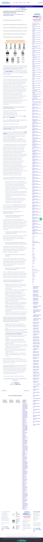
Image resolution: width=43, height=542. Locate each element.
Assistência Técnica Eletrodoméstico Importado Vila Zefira (36, 111)
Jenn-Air (33, 263)
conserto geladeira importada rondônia (25, 490)
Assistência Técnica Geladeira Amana (36, 323)
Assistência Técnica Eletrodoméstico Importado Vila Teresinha (36, 163)
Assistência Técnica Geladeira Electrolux (36, 337)
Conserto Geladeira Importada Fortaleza (11, 401)
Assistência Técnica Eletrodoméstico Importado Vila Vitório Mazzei (36, 120)
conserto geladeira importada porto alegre (25, 474)
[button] (41, 219)
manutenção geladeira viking (36, 425)
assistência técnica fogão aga (37, 307)
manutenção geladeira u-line (37, 422)
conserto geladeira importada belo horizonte (25, 417)
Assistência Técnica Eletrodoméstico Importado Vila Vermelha (36, 129)
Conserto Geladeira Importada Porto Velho (18, 401)
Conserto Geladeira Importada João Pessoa (5, 401)
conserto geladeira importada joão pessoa (25, 443)
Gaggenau (33, 257)
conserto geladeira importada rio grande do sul (25, 488)
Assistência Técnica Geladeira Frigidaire (36, 343)
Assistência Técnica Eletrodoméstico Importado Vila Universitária (36, 145)
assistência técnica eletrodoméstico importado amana (36, 291)
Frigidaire (33, 254)
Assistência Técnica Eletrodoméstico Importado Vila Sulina (36, 175)
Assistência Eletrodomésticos (9, 14)
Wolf (33, 282)
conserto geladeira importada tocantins (25, 507)
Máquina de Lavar (34, 269)
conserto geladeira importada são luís (24, 498)
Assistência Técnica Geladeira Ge (36, 349)
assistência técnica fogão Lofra (37, 319)
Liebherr (33, 266)
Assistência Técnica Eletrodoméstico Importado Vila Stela (36, 181)
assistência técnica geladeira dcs (36, 334)
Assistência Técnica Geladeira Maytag (36, 361)
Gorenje (33, 261)
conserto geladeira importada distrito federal (25, 430)
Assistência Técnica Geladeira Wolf (36, 382)
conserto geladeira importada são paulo (25, 501)
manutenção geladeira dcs (36, 413)
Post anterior (4, 390)
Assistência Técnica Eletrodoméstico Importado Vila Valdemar (36, 141)
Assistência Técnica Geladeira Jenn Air (36, 352)
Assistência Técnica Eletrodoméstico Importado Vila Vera (36, 135)
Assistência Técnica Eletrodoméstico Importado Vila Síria (36, 200)
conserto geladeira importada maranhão (25, 451)
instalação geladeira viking (36, 410)
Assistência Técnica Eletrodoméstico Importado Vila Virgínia (36, 123)
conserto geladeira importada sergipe (24, 502)
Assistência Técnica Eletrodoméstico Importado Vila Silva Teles (36, 218)
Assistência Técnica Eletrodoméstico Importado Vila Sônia (36, 187)
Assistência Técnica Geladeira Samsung (36, 367)
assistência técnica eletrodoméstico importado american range (37, 295)
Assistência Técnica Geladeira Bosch (36, 326)
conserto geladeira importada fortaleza (25, 437)
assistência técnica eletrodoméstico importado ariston (36, 299)
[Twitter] (41, 2)
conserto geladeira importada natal (24, 460)
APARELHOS (12, 536)
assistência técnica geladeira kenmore (36, 355)
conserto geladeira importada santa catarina (25, 496)
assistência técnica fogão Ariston (37, 315)
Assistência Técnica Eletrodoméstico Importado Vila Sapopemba (36, 230)
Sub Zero (33, 279)
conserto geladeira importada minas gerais (25, 458)
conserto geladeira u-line (36, 393)
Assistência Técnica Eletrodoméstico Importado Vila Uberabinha (36, 151)
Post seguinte (27, 390)
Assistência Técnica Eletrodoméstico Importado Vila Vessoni (36, 126)
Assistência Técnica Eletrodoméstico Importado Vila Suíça (36, 178)
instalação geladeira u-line (36, 407)
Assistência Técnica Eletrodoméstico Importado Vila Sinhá (36, 209)
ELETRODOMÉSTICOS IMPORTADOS (32, 536)
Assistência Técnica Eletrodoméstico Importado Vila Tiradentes (36, 160)
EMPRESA (9, 536)
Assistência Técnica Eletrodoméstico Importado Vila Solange (36, 190)
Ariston (33, 240)
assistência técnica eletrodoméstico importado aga (36, 287)
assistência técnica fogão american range (37, 311)
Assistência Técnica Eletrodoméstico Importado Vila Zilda (36, 105)
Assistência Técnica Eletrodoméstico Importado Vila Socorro (36, 196)
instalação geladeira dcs (37, 398)
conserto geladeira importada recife (24, 478)
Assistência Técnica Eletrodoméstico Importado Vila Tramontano (36, 154)
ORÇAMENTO (18, 536)
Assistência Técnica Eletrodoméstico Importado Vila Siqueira (36, 206)
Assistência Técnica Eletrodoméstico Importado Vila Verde (36, 132)
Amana (33, 238)
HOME (7, 536)
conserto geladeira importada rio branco (25, 480)
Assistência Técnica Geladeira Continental (36, 331)
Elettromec (33, 248)
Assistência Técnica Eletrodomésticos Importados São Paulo (37, 99)
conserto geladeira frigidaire (36, 387)
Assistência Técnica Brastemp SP (36, 102)
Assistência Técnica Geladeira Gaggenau (36, 346)
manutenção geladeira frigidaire (36, 416)
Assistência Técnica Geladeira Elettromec (36, 340)
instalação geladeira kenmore (36, 404)
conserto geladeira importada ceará (24, 424)
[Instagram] (38, 2)
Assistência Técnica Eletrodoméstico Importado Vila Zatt (36, 114)
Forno (33, 251)
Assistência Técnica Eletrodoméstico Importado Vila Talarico (36, 169)
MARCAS (16, 536)
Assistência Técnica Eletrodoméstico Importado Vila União (36, 148)
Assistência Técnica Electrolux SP (36, 101)
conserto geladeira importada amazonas (25, 409)
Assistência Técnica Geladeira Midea (36, 364)
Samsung (33, 276)
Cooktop (33, 245)
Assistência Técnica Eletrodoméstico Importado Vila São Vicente (37, 233)
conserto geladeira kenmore (36, 390)
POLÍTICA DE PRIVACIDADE (24, 536)
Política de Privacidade (23, 540)
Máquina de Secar (34, 272)
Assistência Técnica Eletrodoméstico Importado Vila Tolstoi (36, 157)
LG (32, 264)
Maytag (33, 273)
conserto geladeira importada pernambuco (25, 469)
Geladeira (33, 260)
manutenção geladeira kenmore (36, 419)
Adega (33, 237)
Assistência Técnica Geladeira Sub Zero (36, 372)
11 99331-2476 (18, 384)
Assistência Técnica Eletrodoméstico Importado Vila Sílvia (36, 215)
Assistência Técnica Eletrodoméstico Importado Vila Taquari (36, 166)
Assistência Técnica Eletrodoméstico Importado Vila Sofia (36, 193)
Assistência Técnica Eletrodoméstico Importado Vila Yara (36, 117)
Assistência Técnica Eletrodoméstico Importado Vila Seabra (36, 227)
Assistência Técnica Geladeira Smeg (36, 370)
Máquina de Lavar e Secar (36, 270)
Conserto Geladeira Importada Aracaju (24, 401)
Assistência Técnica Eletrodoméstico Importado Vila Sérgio (36, 224)
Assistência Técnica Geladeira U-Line (36, 375)
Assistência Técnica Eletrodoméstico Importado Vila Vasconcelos (36, 138)
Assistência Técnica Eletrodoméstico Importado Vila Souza (36, 184)
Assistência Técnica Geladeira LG (36, 358)
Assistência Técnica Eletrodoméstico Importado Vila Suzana (36, 172)
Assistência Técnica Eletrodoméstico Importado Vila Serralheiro (36, 221)
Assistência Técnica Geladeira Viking (36, 379)
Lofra (33, 267)
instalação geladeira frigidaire (36, 401)
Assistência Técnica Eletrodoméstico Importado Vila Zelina (36, 108)
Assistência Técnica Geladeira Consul (36, 328)
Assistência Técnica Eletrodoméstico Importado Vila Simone (36, 212)
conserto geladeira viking (36, 396)
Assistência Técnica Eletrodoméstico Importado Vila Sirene (36, 203)
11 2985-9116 (22, 8)
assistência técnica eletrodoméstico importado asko (36, 303)
